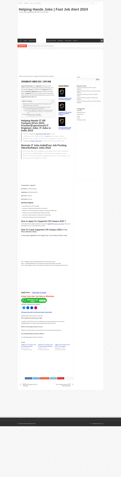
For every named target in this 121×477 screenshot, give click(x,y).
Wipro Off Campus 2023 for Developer (30, 384)
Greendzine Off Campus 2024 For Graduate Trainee (39, 45)
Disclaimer (26, 3)
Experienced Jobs (41, 40)
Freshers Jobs (32, 40)
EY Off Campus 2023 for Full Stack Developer (63, 384)
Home (31, 3)
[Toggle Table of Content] (52, 101)
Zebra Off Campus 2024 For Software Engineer (65, 99)
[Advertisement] (72, 25)
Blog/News (60, 40)
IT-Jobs (25, 40)
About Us (20, 3)
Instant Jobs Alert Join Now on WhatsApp (32, 114)
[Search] (102, 3)
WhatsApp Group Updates (33, 304)
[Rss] (92, 3)
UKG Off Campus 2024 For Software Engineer (65, 128)
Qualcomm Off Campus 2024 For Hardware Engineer (65, 113)
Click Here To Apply (39, 292)
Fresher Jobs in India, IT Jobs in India (42, 312)
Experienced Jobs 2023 (43, 134)
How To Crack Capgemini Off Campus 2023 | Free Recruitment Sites (39, 110)
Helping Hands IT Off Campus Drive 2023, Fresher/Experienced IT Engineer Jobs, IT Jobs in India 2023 (37, 104)
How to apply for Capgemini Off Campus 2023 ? (34, 108)
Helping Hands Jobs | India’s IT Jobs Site (35, 115)
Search (78, 77)
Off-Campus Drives (51, 40)
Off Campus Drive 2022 (58, 223)
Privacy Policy (37, 3)
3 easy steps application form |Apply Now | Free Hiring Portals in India (39, 112)
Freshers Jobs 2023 (36, 141)
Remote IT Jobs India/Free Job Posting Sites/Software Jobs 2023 (36, 107)
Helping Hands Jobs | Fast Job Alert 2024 (53, 9)
